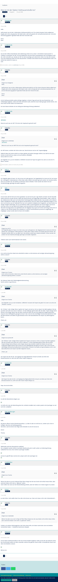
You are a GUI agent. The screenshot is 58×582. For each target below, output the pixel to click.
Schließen (15, 580)
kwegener (12, 12)
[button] (2, 2)
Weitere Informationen (6, 580)
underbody (15, 65)
